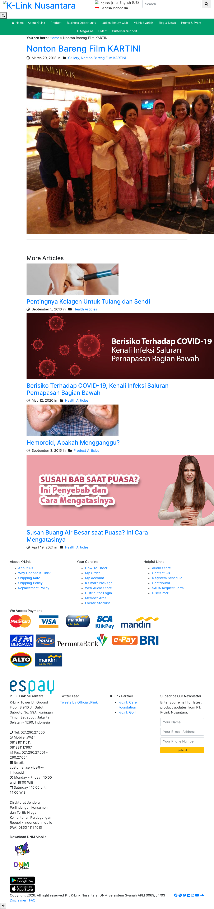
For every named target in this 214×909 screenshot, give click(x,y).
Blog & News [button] (167, 22)
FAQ (32, 900)
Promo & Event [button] (191, 22)
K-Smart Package (98, 583)
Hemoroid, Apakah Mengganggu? (73, 442)
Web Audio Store (98, 588)
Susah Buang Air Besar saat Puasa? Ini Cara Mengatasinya (87, 536)
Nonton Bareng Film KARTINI (84, 48)
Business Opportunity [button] (81, 22)
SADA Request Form (168, 588)
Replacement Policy (33, 588)
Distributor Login (98, 593)
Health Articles (85, 309)
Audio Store (161, 568)
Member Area (95, 598)
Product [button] (56, 22)
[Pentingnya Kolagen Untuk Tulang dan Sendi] (72, 279)
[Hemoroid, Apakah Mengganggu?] (72, 420)
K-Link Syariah (143, 22)
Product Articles (86, 450)
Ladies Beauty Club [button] (115, 22)
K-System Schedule (167, 578)
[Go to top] (3, 906)
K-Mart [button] (102, 31)
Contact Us (161, 573)
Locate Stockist (97, 603)
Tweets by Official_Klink (79, 702)
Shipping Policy (30, 583)
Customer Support (124, 31)
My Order (92, 573)
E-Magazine (85, 31)
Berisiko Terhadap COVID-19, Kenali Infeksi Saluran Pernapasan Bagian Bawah (98, 389)
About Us (25, 568)
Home (20, 22)
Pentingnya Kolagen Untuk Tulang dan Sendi (88, 301)
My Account (94, 578)
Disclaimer (160, 593)
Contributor (161, 583)
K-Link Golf (127, 712)
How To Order (96, 568)
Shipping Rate (29, 578)
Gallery (73, 58)
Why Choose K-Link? (34, 573)
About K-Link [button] (36, 22)
